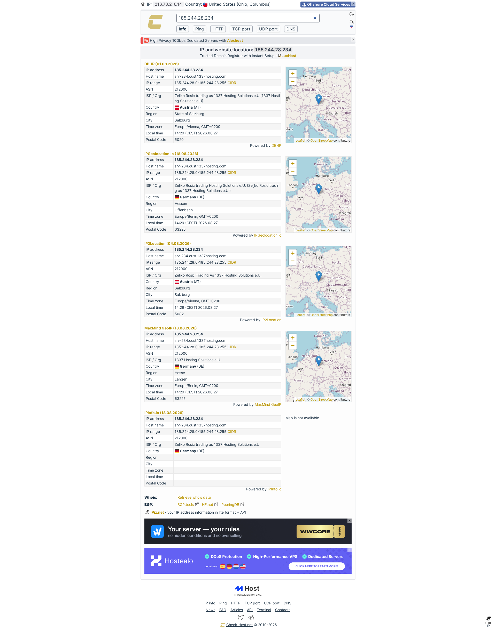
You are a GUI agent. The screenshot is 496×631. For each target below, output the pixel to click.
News (210, 610)
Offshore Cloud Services (328, 4)
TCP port (252, 603)
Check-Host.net (239, 624)
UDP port (272, 603)
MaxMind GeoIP (268, 404)
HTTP (236, 603)
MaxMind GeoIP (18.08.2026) (170, 328)
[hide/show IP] (143, 4)
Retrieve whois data (194, 497)
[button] (318, 99)
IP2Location (271, 320)
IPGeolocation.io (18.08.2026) (171, 153)
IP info (210, 603)
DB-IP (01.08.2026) (161, 64)
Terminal (264, 610)
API (250, 610)
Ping (223, 603)
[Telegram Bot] (251, 617)
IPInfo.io (274, 489)
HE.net (208, 504)
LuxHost (288, 55)
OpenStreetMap (322, 140)
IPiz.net (157, 512)
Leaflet (300, 140)
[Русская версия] (352, 26)
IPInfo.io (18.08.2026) (164, 412)
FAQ (222, 610)
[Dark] (351, 14)
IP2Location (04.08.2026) (167, 243)
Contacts (282, 610)
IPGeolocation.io (267, 235)
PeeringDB (230, 504)
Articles (236, 610)
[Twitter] (241, 617)
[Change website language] (351, 21)
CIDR (232, 82)
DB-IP (276, 145)
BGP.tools (186, 504)
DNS (287, 603)
